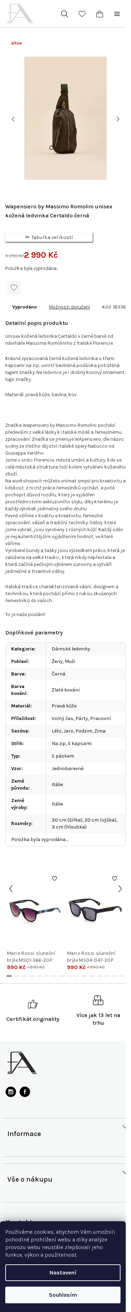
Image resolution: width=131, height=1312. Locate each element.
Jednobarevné (67, 768)
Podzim (83, 731)
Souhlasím (63, 1294)
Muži (70, 661)
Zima (99, 731)
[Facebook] (25, 1092)
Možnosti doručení (69, 307)
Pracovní (100, 718)
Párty (81, 718)
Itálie (57, 784)
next (120, 888)
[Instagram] (11, 1092)
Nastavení (63, 1272)
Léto (56, 731)
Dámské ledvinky (71, 649)
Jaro (68, 731)
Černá (58, 674)
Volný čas (62, 718)
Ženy (57, 661)
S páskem (63, 756)
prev (10, 888)
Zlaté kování (66, 690)
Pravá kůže (64, 706)
